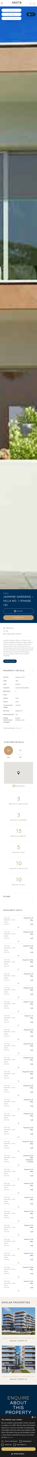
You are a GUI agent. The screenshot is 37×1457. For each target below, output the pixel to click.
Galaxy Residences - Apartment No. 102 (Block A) (18, 1338)
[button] (18, 1454)
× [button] (35, 1417)
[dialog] (18, 1436)
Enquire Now (18, 617)
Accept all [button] (18, 1449)
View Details (18, 1323)
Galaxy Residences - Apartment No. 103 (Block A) (18, 1377)
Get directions (20, 786)
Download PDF (10, 661)
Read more (10, 1437)
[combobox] (32, 1417)
